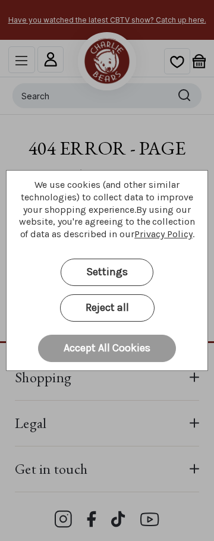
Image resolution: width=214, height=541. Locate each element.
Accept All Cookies (107, 347)
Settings (107, 271)
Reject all (107, 307)
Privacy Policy (163, 234)
